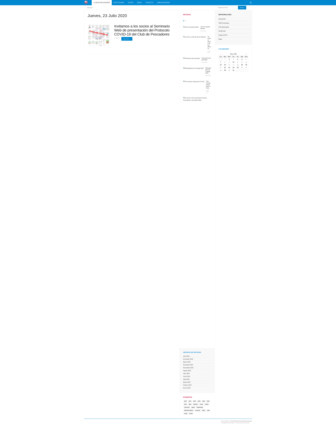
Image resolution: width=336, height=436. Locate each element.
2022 (185, 404)
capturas (195, 404)
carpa (201, 404)
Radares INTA (222, 35)
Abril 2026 (186, 356)
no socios (197, 410)
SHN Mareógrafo (223, 27)
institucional (200, 407)
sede (208, 410)
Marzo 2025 (186, 362)
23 (229, 67)
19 (242, 65)
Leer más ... (127, 39)
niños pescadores (188, 410)
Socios (130, 2)
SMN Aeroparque (223, 23)
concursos (187, 407)
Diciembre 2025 (188, 359)
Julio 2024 (186, 373)
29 (225, 70)
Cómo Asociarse (163, 2)
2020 (203, 401)
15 (225, 65)
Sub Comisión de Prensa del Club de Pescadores (241, 421)
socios (191, 413)
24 (233, 67)
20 (246, 65)
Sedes (139, 2)
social (185, 413)
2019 (199, 401)
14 (220, 65)
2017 (190, 401)
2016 (185, 401)
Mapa (220, 39)
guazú (193, 407)
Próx (188, 20)
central (206, 404)
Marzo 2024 (186, 382)
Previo (187, 20)
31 (233, 70)
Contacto (149, 2)
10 (233, 62)
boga (190, 404)
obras (203, 410)
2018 (194, 401)
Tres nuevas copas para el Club (208, 85)
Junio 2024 (186, 376)
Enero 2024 (186, 388)
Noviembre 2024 (188, 367)
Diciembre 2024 (188, 365)
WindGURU (222, 19)
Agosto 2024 (187, 370)
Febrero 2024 (187, 385)
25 (238, 67)
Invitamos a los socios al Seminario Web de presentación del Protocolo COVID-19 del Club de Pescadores (142, 30)
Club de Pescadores (101, 2)
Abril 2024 (186, 379)
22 (225, 67)
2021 (208, 401)
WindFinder (222, 31)
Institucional (119, 2)
